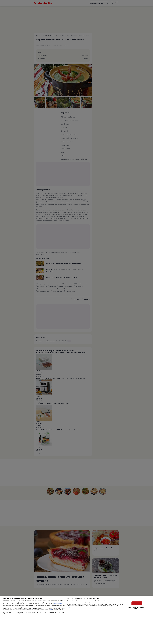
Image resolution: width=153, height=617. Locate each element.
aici (51, 609)
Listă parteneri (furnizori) (73, 607)
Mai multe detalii (58, 603)
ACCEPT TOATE (136, 603)
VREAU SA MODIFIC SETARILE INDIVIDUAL (136, 608)
